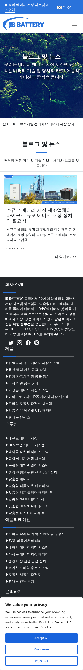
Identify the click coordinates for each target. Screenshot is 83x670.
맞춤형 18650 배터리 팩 (26, 512)
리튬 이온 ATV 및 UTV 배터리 (31, 410)
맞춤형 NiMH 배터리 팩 (26, 499)
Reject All (41, 661)
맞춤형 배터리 (19, 479)
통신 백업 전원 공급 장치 (27, 369)
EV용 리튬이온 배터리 (25, 540)
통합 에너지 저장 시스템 (27, 458)
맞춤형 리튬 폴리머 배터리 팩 (31, 492)
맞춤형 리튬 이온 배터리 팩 (29, 485)
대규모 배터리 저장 (23, 438)
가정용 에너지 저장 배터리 (29, 554)
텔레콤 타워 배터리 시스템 (29, 451)
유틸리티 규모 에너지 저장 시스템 (34, 362)
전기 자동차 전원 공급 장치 (29, 376)
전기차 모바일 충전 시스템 (29, 567)
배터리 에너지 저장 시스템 (29, 547)
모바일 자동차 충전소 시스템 (30, 403)
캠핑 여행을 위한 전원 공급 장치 (33, 472)
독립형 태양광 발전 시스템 (29, 465)
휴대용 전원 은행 (21, 581)
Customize (41, 649)
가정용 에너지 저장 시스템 (29, 390)
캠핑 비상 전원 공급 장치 (27, 561)
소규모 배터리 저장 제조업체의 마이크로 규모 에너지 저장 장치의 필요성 (39, 215)
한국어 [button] (67, 7)
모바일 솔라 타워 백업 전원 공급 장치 (37, 533)
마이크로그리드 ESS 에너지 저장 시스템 (39, 396)
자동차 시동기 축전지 (25, 574)
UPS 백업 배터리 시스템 (27, 445)
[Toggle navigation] (74, 24)
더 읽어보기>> (66, 256)
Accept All (41, 638)
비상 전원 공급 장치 (23, 383)
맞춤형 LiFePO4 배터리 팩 (28, 506)
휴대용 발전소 (19, 417)
